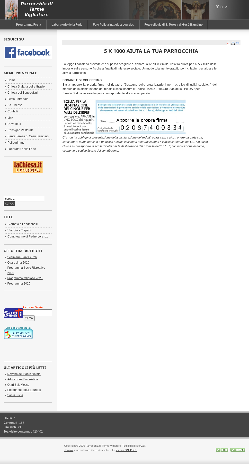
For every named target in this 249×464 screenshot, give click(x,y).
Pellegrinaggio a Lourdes (24, 390)
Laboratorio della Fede (67, 24)
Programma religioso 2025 (25, 278)
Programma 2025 (18, 283)
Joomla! (68, 450)
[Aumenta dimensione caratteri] (217, 7)
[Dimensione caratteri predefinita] (222, 7)
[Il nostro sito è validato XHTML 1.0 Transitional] (237, 450)
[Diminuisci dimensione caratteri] (226, 7)
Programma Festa (28, 24)
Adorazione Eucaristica (22, 379)
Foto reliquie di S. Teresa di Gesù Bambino (173, 24)
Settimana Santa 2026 (22, 257)
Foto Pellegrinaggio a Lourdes (113, 24)
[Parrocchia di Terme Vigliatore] (30, 10)
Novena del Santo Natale (24, 374)
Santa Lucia (15, 395)
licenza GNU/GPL (126, 450)
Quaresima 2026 (18, 262)
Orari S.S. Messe (18, 384)
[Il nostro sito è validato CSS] (222, 450)
